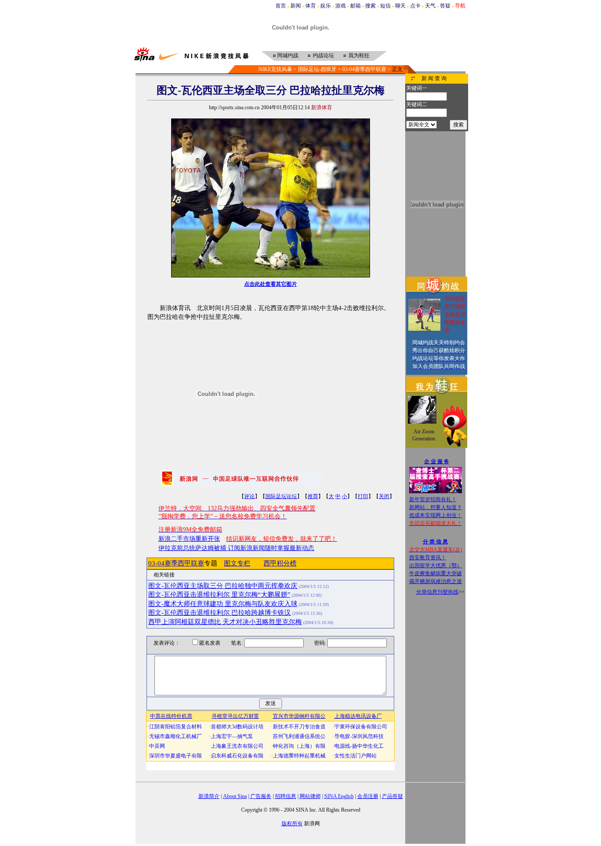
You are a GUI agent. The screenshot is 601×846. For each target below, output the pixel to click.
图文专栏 (237, 563)
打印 (363, 496)
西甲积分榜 (280, 563)
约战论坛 (323, 55)
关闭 (384, 496)
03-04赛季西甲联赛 (364, 69)
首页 (280, 6)
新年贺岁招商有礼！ (433, 499)
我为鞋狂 (359, 55)
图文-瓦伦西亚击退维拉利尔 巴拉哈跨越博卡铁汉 (219, 612)
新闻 (295, 6)
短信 (385, 6)
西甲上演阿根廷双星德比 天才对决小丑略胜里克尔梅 (225, 621)
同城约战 (287, 55)
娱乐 (325, 6)
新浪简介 (209, 796)
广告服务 (260, 796)
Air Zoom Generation (423, 435)
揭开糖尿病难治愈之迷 (435, 581)
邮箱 (355, 6)
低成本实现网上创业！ (435, 515)
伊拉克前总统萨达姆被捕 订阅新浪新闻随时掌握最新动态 (236, 548)
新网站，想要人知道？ (435, 507)
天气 (430, 6)
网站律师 (310, 796)
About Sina (235, 796)
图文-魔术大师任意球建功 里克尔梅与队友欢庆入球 (222, 603)
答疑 (445, 6)
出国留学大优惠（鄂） (435, 565)
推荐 (313, 496)
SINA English (339, 796)
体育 (310, 6)
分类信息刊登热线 (437, 592)
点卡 (415, 6)
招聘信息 (285, 796)
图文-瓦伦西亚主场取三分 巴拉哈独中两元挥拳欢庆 (222, 585)
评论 (249, 496)
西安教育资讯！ (427, 557)
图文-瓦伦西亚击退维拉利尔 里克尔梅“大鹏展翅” (219, 594)
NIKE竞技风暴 (275, 69)
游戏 (340, 6)
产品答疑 (392, 796)
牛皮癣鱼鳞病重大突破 (435, 573)
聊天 (400, 6)
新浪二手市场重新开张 (189, 539)
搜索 (370, 6)
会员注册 (367, 796)
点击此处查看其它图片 (270, 284)
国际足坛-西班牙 (317, 69)
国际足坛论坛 (281, 496)
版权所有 (292, 823)
